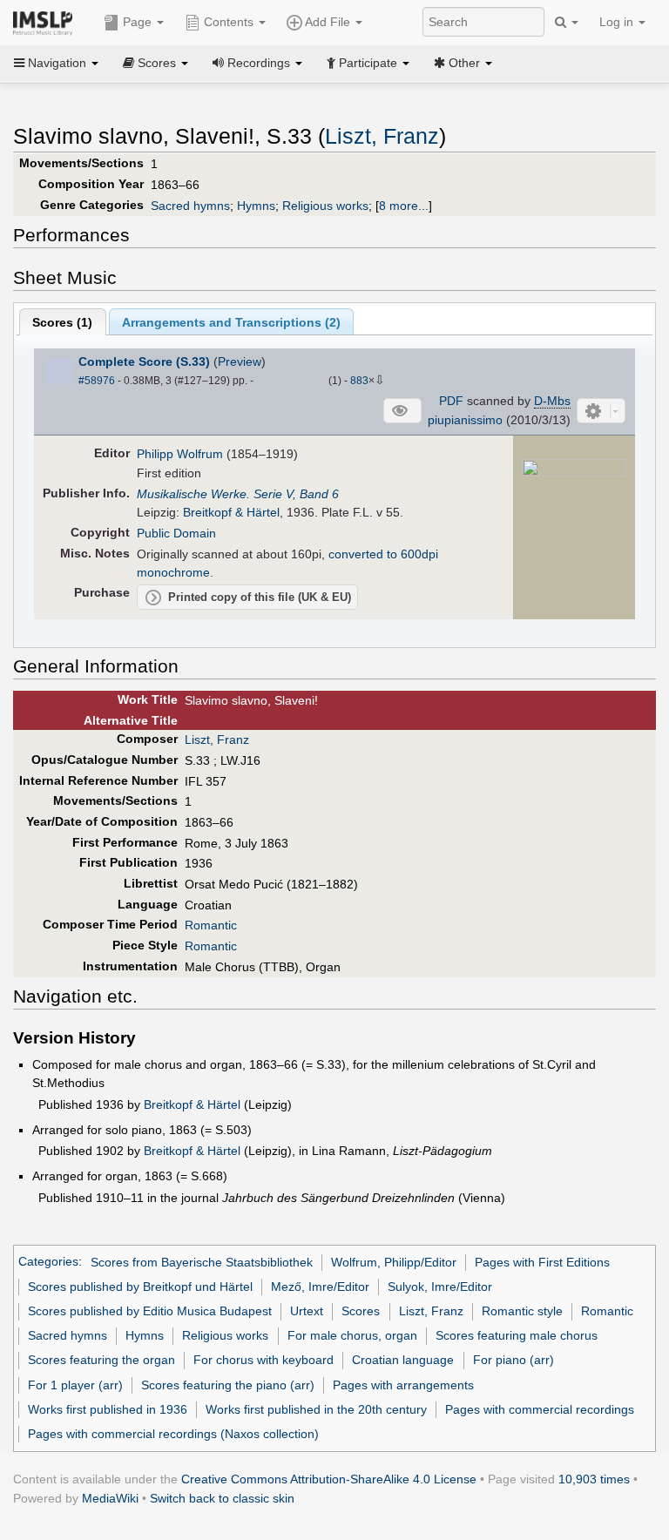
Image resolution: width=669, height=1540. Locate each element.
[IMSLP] (46, 22)
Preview (239, 361)
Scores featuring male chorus (517, 1335)
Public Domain (176, 533)
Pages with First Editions (542, 1262)
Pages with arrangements (403, 1385)
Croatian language (403, 1360)
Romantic (211, 925)
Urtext (306, 1311)
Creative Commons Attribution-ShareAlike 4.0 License (328, 1479)
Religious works (325, 206)
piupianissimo (465, 420)
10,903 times (594, 1479)
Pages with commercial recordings (539, 1409)
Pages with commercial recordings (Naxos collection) (173, 1434)
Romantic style (522, 1311)
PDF (451, 401)
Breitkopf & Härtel (231, 512)
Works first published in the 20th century (316, 1409)
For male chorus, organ (352, 1335)
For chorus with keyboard (263, 1360)
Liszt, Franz (382, 136)
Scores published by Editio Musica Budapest (150, 1311)
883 (359, 381)
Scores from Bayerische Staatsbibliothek (202, 1262)
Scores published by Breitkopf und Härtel (140, 1286)
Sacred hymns (190, 206)
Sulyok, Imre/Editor (440, 1286)
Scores (360, 1311)
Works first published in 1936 (107, 1409)
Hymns (256, 206)
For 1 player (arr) (75, 1385)
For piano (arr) (513, 1360)
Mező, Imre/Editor (320, 1286)
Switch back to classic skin (222, 1498)
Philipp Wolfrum (180, 454)
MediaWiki (110, 1498)
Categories (48, 1262)
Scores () (62, 322)
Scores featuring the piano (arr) (227, 1385)
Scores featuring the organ (101, 1360)
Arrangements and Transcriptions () (231, 322)
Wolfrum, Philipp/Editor (393, 1262)
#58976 (96, 381)
